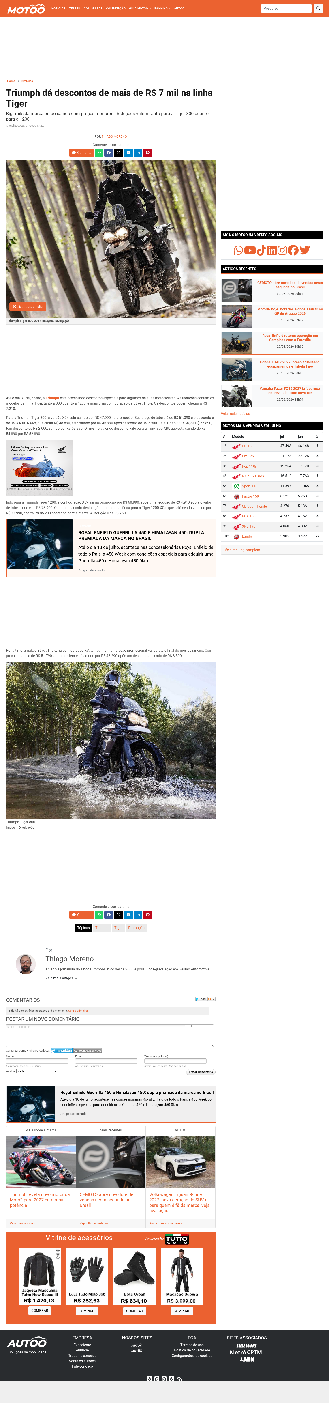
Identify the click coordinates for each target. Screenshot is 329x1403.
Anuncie (82, 1350)
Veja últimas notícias (94, 1223)
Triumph (102, 928)
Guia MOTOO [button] (139, 8)
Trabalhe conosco (82, 1355)
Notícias (58, 8)
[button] (81, 153)
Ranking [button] (161, 8)
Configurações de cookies (192, 1355)
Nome (10, 1056)
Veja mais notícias (22, 1223)
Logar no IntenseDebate (62, 1050)
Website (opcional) (156, 1056)
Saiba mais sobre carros (166, 1223)
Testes (74, 8)
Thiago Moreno (114, 136)
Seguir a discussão (211, 999)
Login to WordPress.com (87, 1050)
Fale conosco (82, 1366)
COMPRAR (39, 1310)
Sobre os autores (82, 1361)
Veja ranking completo (242, 550)
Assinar (11, 1071)
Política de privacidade (192, 1350)
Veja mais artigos (59, 978)
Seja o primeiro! (78, 1010)
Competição (116, 8)
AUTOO (179, 8)
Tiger (118, 928)
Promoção (136, 928)
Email (78, 1056)
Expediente (82, 1345)
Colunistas (93, 8)
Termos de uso (192, 1345)
